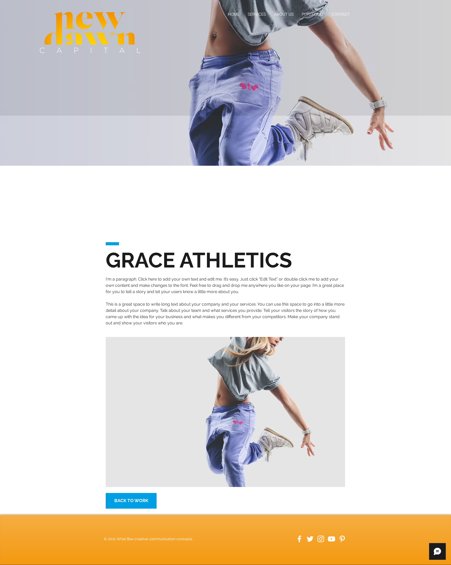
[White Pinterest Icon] (342, 538)
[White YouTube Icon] (331, 538)
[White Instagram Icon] (320, 538)
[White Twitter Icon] (310, 538)
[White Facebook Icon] (299, 538)
